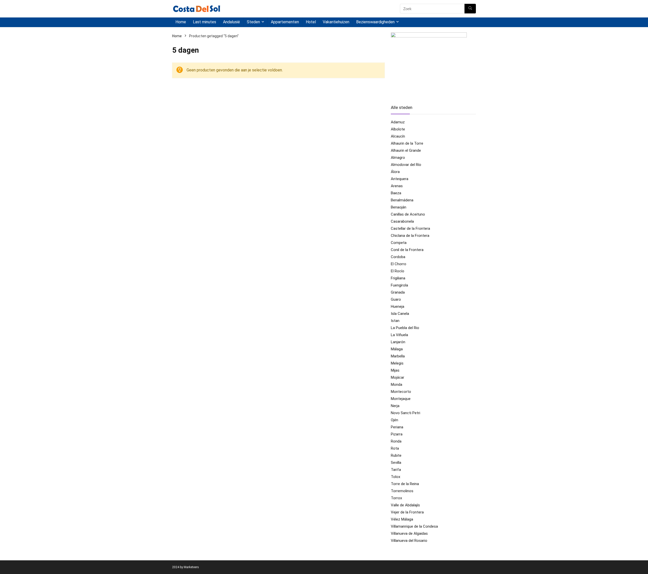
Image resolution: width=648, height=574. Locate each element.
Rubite (396, 455)
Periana (397, 427)
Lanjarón (398, 342)
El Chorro (398, 264)
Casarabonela (402, 221)
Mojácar (397, 377)
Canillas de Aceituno (408, 214)
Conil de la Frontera (407, 249)
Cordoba (398, 257)
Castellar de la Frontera (410, 228)
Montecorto (401, 391)
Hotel (311, 22)
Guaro (396, 299)
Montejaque (401, 398)
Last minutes (204, 22)
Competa (399, 242)
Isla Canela (400, 313)
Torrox (396, 498)
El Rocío (397, 271)
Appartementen (285, 22)
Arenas (397, 186)
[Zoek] (470, 8)
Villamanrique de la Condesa (414, 526)
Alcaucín (398, 136)
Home (180, 22)
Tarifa (396, 469)
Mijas (395, 370)
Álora (395, 171)
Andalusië (231, 22)
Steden (253, 22)
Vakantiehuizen (336, 22)
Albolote (398, 129)
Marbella (398, 356)
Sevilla (396, 462)
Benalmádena (402, 200)
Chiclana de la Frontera (410, 235)
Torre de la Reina (405, 484)
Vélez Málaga (402, 519)
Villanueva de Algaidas (409, 533)
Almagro (398, 157)
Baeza (396, 193)
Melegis (397, 363)
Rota (395, 448)
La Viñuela (399, 335)
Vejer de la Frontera (407, 512)
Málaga (397, 349)
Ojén (394, 420)
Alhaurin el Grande (406, 150)
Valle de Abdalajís (405, 505)
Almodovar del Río (406, 164)
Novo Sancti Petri (405, 413)
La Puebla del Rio (405, 328)
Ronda (396, 441)
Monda (396, 384)
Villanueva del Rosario (409, 540)
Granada (398, 292)
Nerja (395, 406)
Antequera (399, 179)
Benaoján (398, 207)
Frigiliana (398, 278)
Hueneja (397, 306)
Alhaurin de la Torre (407, 143)
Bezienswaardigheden (375, 22)
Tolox (395, 476)
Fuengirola (399, 285)
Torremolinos (402, 491)
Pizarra (396, 434)
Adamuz (398, 122)
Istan (395, 320)
